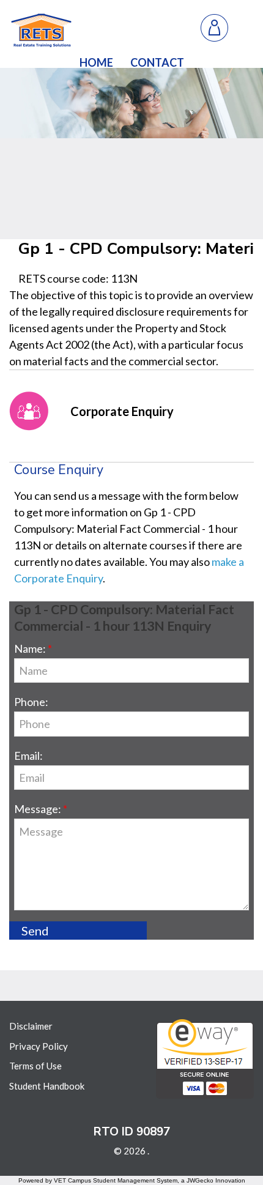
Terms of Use (35, 1065)
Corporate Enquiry (122, 411)
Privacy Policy (38, 1046)
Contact (157, 62)
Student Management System (135, 1180)
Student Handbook (46, 1085)
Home (96, 62)
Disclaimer (31, 1025)
